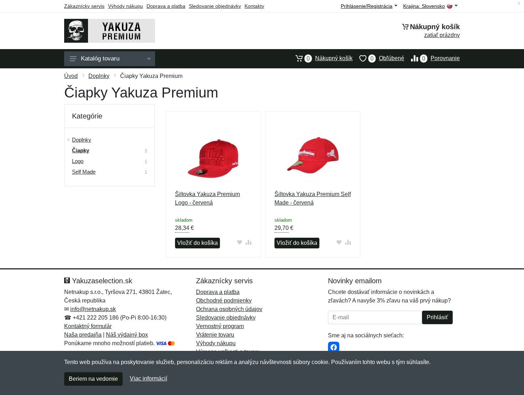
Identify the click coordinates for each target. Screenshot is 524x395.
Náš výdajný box (127, 335)
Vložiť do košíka (197, 243)
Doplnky (98, 76)
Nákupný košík (330, 58)
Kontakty (254, 6)
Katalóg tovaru (100, 58)
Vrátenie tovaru (215, 335)
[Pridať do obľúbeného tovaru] (239, 242)
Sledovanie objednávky (215, 6)
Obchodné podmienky (224, 300)
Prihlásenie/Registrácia (366, 6)
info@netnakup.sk (93, 309)
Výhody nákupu (125, 6)
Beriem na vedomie (93, 379)
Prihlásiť (437, 317)
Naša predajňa (83, 335)
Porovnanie (441, 58)
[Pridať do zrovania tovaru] (248, 242)
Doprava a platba (166, 6)
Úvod (71, 76)
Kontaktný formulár (88, 326)
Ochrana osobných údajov (229, 309)
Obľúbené (387, 58)
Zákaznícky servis (84, 6)
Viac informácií (148, 378)
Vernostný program (220, 326)
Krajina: (424, 6)
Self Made (84, 172)
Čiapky (80, 150)
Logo (77, 161)
